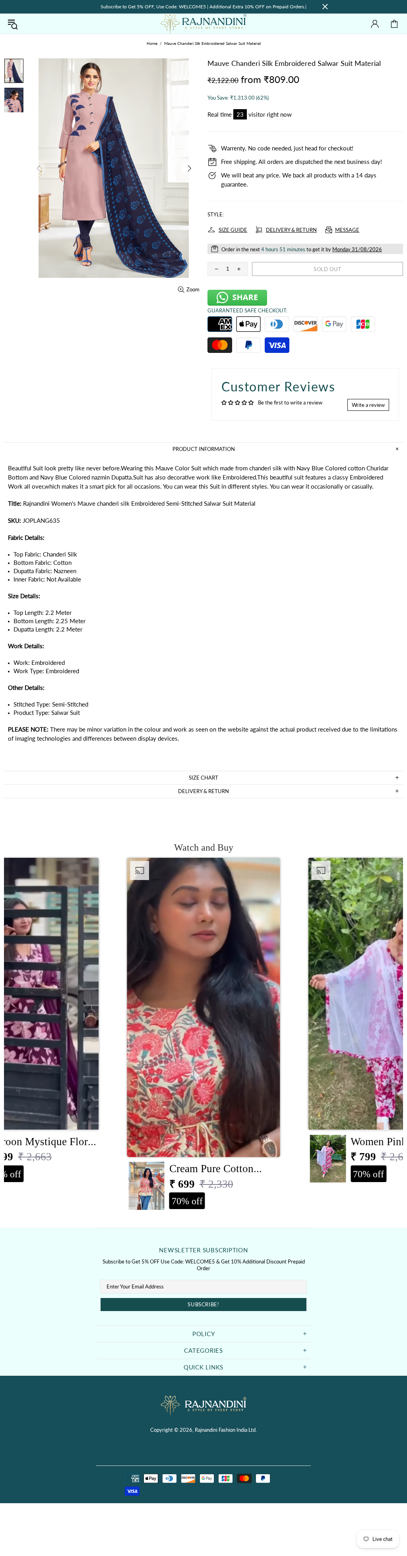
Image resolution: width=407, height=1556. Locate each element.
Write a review (368, 405)
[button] (203, 1036)
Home (152, 43)
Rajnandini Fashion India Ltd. (203, 23)
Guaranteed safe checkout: (247, 310)
